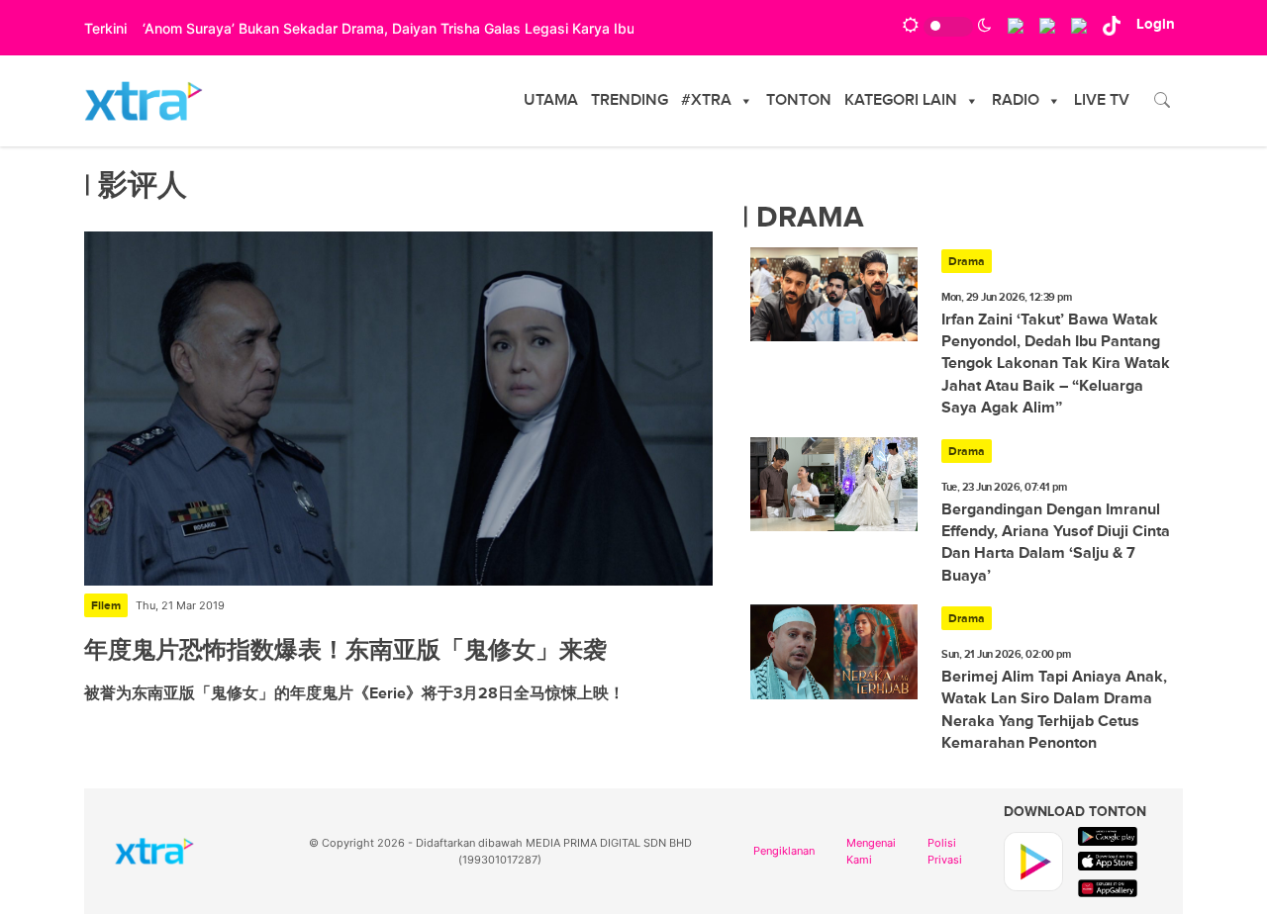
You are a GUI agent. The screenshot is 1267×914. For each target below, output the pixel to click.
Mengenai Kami (871, 851)
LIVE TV (1101, 100)
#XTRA (706, 100)
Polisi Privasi (944, 851)
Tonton (798, 100)
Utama (551, 100)
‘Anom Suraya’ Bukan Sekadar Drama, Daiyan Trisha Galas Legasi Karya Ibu (388, 28)
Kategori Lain (900, 100)
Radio (1015, 100)
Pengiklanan (784, 851)
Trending (629, 100)
